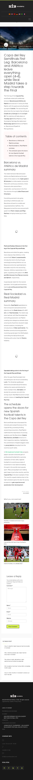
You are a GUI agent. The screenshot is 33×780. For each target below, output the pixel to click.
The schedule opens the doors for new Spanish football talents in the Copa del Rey (18, 153)
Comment (10, 585)
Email (8, 611)
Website (9, 618)
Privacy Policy (17, 701)
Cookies (12, 701)
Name (8, 605)
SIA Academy (26, 493)
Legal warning (5, 701)
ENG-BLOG (19, 43)
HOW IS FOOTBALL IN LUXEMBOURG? (13, 563)
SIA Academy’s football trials (14, 452)
